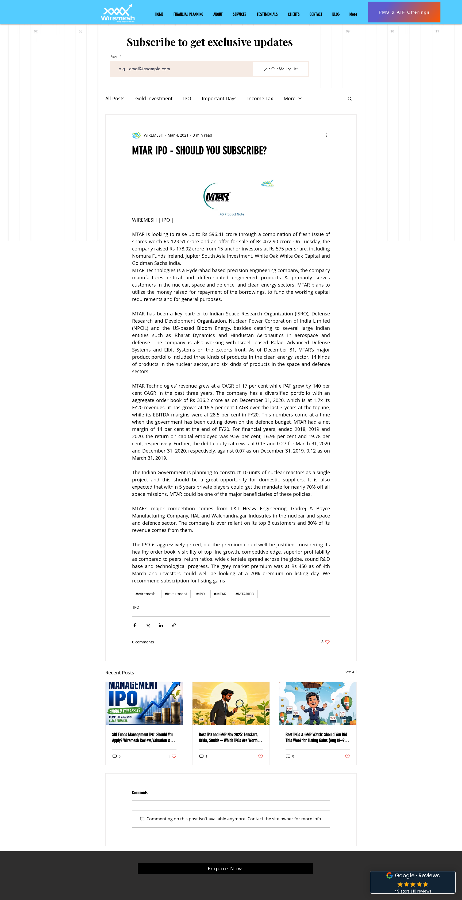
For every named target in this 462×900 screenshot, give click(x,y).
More (289, 98)
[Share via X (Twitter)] (147, 625)
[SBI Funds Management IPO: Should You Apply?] (144, 703)
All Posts (115, 98)
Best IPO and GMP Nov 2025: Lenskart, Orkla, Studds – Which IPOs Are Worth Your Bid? (228, 737)
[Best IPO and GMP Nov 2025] (231, 703)
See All (351, 671)
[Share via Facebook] (134, 625)
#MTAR (220, 593)
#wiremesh (146, 593)
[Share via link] (173, 625)
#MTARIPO (245, 593)
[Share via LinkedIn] (160, 625)
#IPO (200, 593)
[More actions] (327, 135)
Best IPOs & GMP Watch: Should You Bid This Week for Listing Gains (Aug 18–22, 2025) (316, 737)
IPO (187, 98)
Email (114, 57)
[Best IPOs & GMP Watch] (317, 703)
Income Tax (260, 98)
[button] (349, 98)
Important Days (219, 98)
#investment (176, 593)
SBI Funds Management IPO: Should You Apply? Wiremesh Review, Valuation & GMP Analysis (142, 737)
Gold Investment (153, 98)
